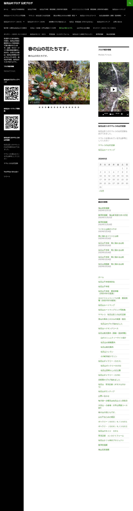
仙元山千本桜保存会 (18, 9)
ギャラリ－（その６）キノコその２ (15, 34)
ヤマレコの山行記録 (106, 145)
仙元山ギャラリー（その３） (13, 22)
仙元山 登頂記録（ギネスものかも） (81, 22)
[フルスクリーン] (127, 114)
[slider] (112, 114)
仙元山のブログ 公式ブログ (18, 3)
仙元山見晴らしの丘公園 (111, 370)
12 (72, 107)
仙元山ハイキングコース (88, 15)
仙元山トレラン (107, 352)
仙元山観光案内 (107, 347)
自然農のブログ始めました (57, 22)
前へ (24, 82)
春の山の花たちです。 (66, 28)
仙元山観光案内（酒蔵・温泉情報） (111, 15)
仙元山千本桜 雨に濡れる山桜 (111, 243)
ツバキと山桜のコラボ (107, 229)
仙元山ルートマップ (118, 9)
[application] (113, 89)
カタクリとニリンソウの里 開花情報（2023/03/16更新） (90, 9)
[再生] (102, 114)
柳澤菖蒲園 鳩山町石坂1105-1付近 (113, 215)
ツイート (7, 176)
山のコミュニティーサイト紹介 (113, 338)
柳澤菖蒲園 (99, 34)
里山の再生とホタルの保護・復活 (64, 15)
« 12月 (101, 191)
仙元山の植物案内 (108, 342)
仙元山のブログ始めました (111, 324)
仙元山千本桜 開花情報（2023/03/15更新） (54, 9)
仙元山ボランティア (103, 22)
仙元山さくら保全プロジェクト (83, 34)
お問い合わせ (117, 22)
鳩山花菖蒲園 (111, 34)
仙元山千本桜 (32, 9)
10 (66, 107)
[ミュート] (123, 114)
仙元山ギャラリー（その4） (37, 22)
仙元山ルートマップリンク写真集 (14, 15)
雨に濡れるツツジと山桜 (108, 236)
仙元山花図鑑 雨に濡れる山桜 (111, 264)
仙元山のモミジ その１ (38, 34)
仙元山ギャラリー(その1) (111, 366)
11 (69, 107)
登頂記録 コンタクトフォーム (59, 34)
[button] (114, 89)
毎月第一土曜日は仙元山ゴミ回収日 (15, 28)
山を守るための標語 (83, 28)
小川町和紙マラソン (109, 356)
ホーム (6, 9)
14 (78, 107)
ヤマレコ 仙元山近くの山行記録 (39, 15)
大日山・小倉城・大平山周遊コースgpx (43, 28)
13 (75, 107)
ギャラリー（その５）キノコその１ (104, 28)
